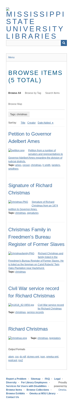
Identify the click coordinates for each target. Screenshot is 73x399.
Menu (11, 57)
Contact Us (12, 397)
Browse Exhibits (15, 393)
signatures (33, 213)
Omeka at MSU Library (42, 393)
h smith (46, 165)
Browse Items (14, 389)
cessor (26, 165)
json (42, 356)
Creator (31, 122)
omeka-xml (52, 356)
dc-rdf (23, 356)
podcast (12, 360)
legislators (55, 338)
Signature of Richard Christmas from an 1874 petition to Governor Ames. (33, 206)
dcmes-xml (33, 356)
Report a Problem (16, 378)
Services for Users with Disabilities (26, 386)
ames (18, 165)
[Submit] (64, 43)
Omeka (62, 389)
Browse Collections (38, 389)
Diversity (11, 382)
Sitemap (35, 378)
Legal (57, 378)
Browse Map (15, 104)
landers (56, 165)
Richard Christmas (28, 329)
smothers (13, 168)
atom (11, 356)
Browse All (14, 93)
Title (23, 122)
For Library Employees (34, 382)
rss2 (20, 360)
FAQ (47, 378)
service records (35, 312)
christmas (36, 165)
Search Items (52, 93)
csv (16, 356)
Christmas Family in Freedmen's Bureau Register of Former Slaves (36, 237)
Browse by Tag (33, 93)
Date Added (44, 122)
